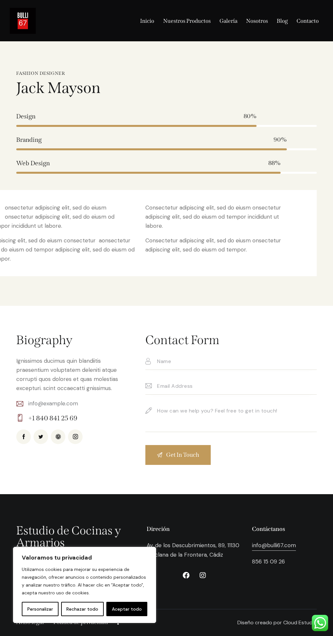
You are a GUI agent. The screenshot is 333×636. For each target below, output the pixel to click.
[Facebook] (186, 575)
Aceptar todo (127, 609)
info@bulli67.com (274, 545)
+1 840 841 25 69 (52, 418)
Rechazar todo (82, 609)
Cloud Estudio (300, 622)
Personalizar (40, 609)
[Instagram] (202, 575)
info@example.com (53, 403)
